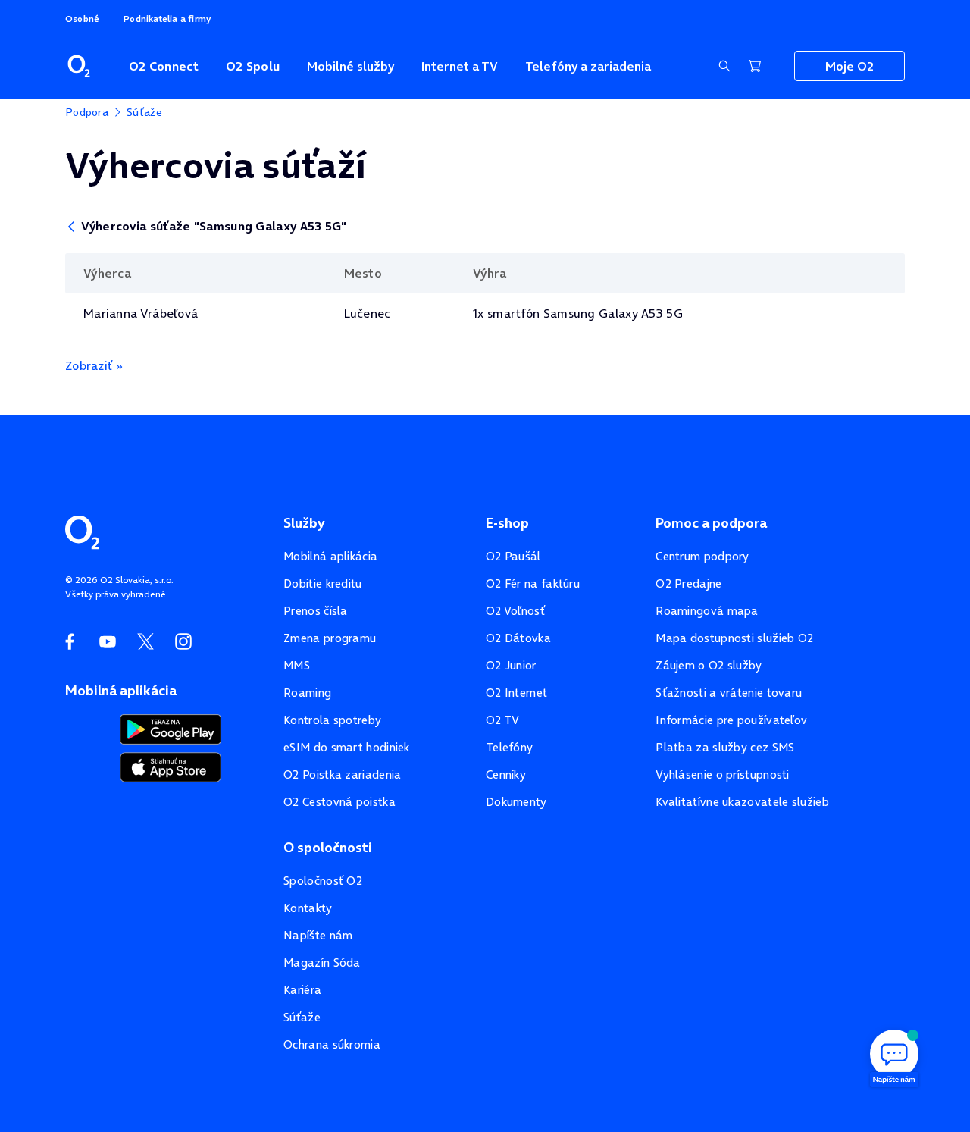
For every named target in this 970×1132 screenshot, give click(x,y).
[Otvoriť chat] (894, 1056)
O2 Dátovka (518, 638)
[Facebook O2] (69, 641)
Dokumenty (516, 802)
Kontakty (307, 908)
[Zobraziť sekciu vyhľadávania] (724, 66)
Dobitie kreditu (322, 583)
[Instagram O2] (183, 641)
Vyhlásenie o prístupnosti (723, 774)
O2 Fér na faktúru (533, 583)
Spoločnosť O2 (322, 881)
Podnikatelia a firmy (167, 18)
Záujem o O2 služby (709, 665)
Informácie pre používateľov (731, 720)
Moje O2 (849, 66)
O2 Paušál (513, 556)
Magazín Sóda (322, 963)
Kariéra (302, 990)
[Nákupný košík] (755, 66)
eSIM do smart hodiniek (346, 747)
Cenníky (506, 774)
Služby (303, 523)
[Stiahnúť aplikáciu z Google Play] (171, 728)
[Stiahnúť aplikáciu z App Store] (170, 765)
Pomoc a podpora (711, 523)
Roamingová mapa (707, 611)
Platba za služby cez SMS (725, 747)
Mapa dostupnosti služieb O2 (734, 638)
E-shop (507, 523)
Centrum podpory (702, 556)
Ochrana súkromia (331, 1044)
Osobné (82, 18)
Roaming (307, 693)
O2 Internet (516, 693)
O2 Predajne (688, 583)
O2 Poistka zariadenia (342, 774)
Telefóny (509, 747)
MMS (296, 665)
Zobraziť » (94, 365)
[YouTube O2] (107, 641)
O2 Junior (511, 665)
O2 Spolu (253, 66)
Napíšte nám (317, 935)
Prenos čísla (315, 611)
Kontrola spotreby (332, 720)
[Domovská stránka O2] (82, 530)
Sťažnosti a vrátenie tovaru (729, 693)
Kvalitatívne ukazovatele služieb (742, 802)
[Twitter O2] (145, 641)
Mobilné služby (350, 66)
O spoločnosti (327, 848)
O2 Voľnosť (515, 611)
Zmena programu (329, 638)
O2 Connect (164, 66)
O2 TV (503, 720)
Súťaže (302, 1017)
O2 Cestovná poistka (339, 802)
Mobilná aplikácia (330, 556)
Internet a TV (459, 66)
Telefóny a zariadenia (588, 66)
